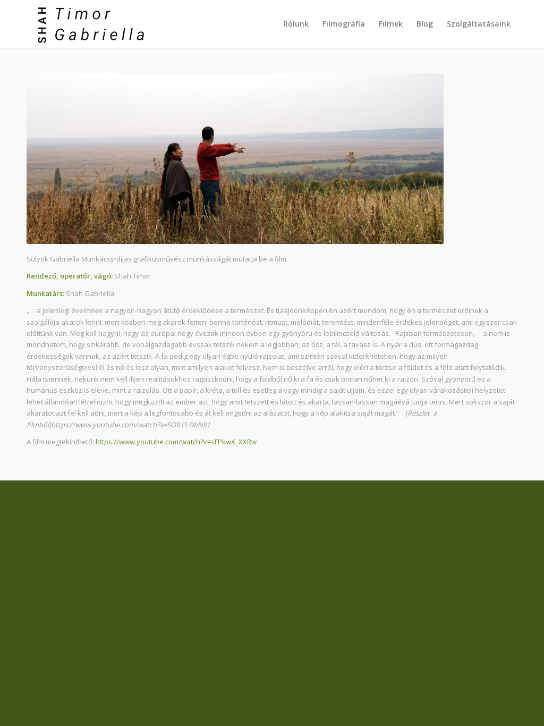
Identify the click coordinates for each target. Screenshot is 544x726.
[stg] (88, 24)
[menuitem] (296, 24)
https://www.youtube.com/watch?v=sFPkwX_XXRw (176, 441)
